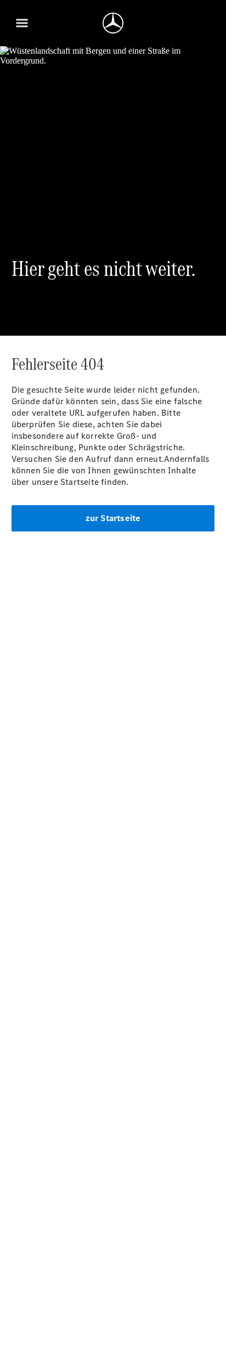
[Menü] (22, 23)
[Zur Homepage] (113, 23)
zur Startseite (113, 518)
